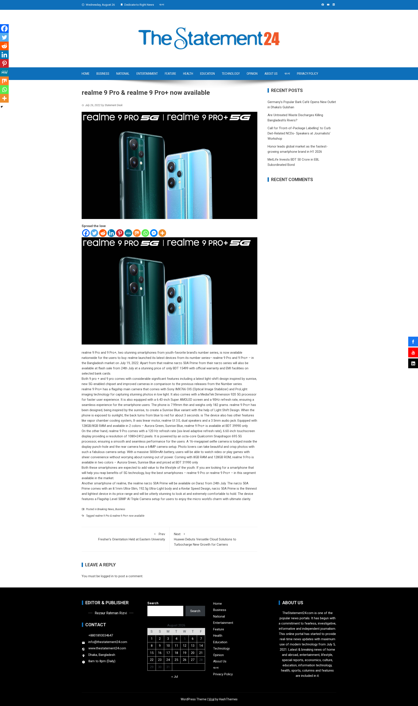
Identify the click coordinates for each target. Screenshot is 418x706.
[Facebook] (86, 233)
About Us (271, 74)
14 (201, 646)
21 (201, 653)
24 (168, 660)
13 (192, 646)
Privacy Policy (307, 74)
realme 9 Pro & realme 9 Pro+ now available (119, 515)
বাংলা (161, 4)
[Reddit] (103, 233)
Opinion (252, 74)
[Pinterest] (120, 233)
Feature (170, 74)
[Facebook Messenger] (154, 233)
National (123, 74)
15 (151, 653)
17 (168, 653)
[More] (162, 233)
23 (160, 660)
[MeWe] (128, 233)
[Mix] (137, 233)
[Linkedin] (111, 233)
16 (160, 653)
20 (192, 653)
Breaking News (105, 509)
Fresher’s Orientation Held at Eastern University (131, 536)
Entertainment (147, 74)
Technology (231, 74)
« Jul (174, 677)
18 (176, 653)
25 (176, 660)
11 (176, 646)
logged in (107, 576)
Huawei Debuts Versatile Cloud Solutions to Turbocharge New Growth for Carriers (205, 539)
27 (192, 660)
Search (152, 603)
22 (151, 660)
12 (184, 646)
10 (168, 646)
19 (184, 653)
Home (85, 74)
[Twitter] (94, 233)
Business (102, 74)
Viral (211, 699)
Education (207, 74)
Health (188, 74)
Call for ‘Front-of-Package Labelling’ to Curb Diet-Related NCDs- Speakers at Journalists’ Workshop (299, 133)
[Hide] (1, 107)
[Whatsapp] (145, 233)
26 (184, 660)
